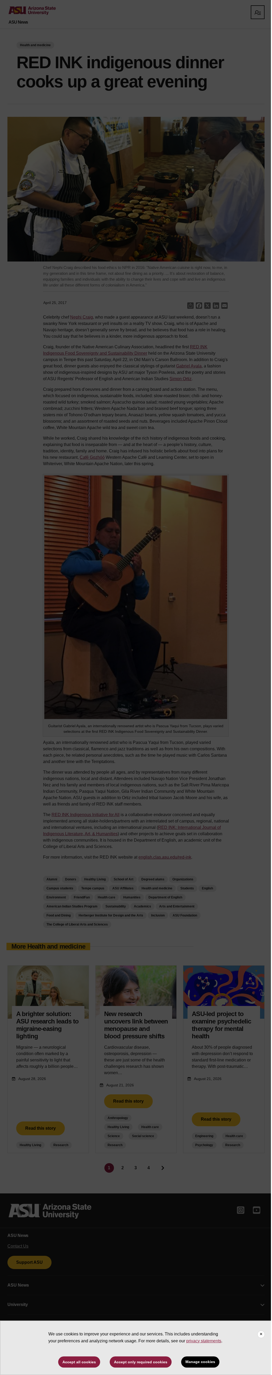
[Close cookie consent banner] (261, 1334)
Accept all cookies (79, 1362)
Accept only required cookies (140, 1362)
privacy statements (203, 1341)
